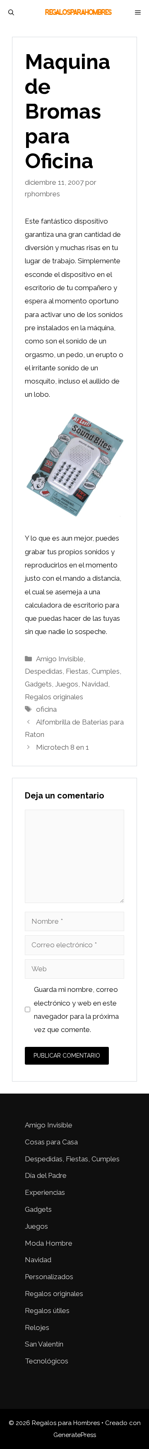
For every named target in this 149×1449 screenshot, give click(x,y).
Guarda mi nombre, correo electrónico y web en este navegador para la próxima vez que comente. (76, 1009)
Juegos (66, 684)
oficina (46, 709)
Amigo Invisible (60, 659)
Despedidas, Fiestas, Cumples (72, 671)
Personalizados (49, 1277)
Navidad (95, 684)
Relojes (37, 1327)
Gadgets (38, 684)
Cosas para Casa (51, 1142)
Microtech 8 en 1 (62, 747)
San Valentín (44, 1344)
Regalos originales (54, 697)
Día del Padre (46, 1175)
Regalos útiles (47, 1310)
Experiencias (45, 1192)
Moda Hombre (48, 1243)
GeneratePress (74, 1435)
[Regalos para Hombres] (78, 12)
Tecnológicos (46, 1361)
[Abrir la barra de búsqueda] (11, 12)
